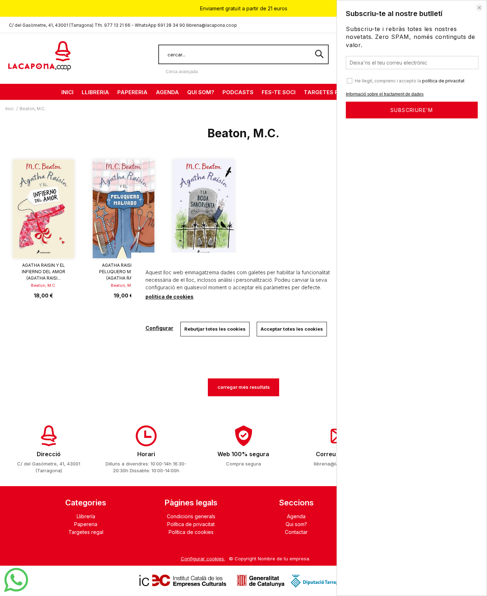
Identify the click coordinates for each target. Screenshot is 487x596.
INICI (67, 92)
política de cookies (169, 297)
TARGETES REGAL (328, 92)
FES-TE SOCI (279, 92)
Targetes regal (85, 532)
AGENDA (167, 92)
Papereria (85, 524)
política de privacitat (443, 80)
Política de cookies (191, 532)
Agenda (296, 516)
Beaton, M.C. (43, 285)
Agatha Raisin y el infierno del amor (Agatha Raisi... (43, 272)
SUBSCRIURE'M (411, 110)
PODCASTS (237, 92)
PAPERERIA (132, 92)
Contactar (296, 532)
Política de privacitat (191, 524)
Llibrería (86, 516)
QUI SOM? (200, 92)
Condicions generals (191, 516)
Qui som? (296, 524)
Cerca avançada (182, 71)
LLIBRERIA (95, 92)
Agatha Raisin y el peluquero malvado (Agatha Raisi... (123, 272)
